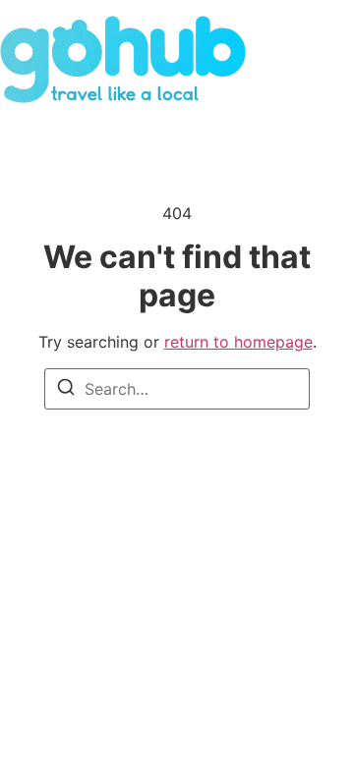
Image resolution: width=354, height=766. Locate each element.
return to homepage (238, 342)
